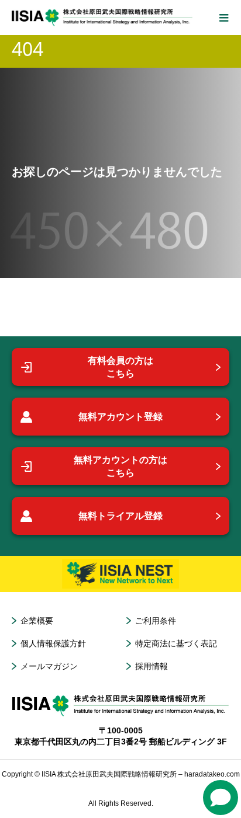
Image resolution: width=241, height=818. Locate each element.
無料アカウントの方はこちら (120, 466)
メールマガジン (49, 666)
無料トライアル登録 (120, 516)
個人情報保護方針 (53, 643)
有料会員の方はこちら (120, 367)
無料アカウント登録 (120, 417)
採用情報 (151, 666)
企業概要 (36, 620)
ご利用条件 (155, 620)
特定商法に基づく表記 (176, 643)
